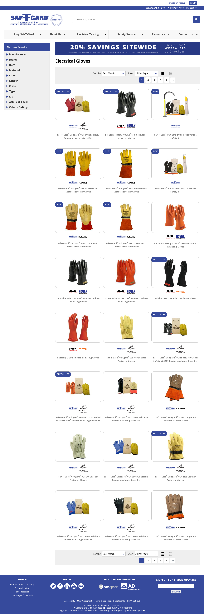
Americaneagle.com (136, 610)
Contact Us (120, 601)
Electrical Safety (22, 588)
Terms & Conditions (103, 601)
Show (130, 73)
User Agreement (84, 601)
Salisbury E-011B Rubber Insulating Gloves (175, 298)
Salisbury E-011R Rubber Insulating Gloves (78, 357)
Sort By (97, 73)
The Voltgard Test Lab (22, 595)
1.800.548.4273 (81, 608)
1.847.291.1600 (96, 608)
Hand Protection (22, 591)
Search (22, 579)
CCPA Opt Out (133, 601)
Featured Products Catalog (22, 584)
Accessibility (69, 601)
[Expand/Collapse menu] (40, 34)
